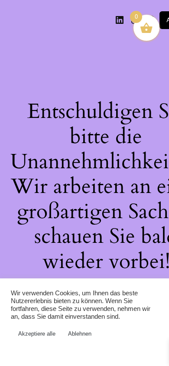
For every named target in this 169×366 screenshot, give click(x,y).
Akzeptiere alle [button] (36, 333)
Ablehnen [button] (79, 333)
